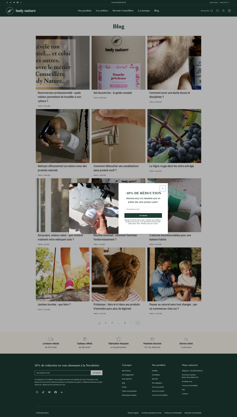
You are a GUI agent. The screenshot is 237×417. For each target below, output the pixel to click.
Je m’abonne (147, 215)
